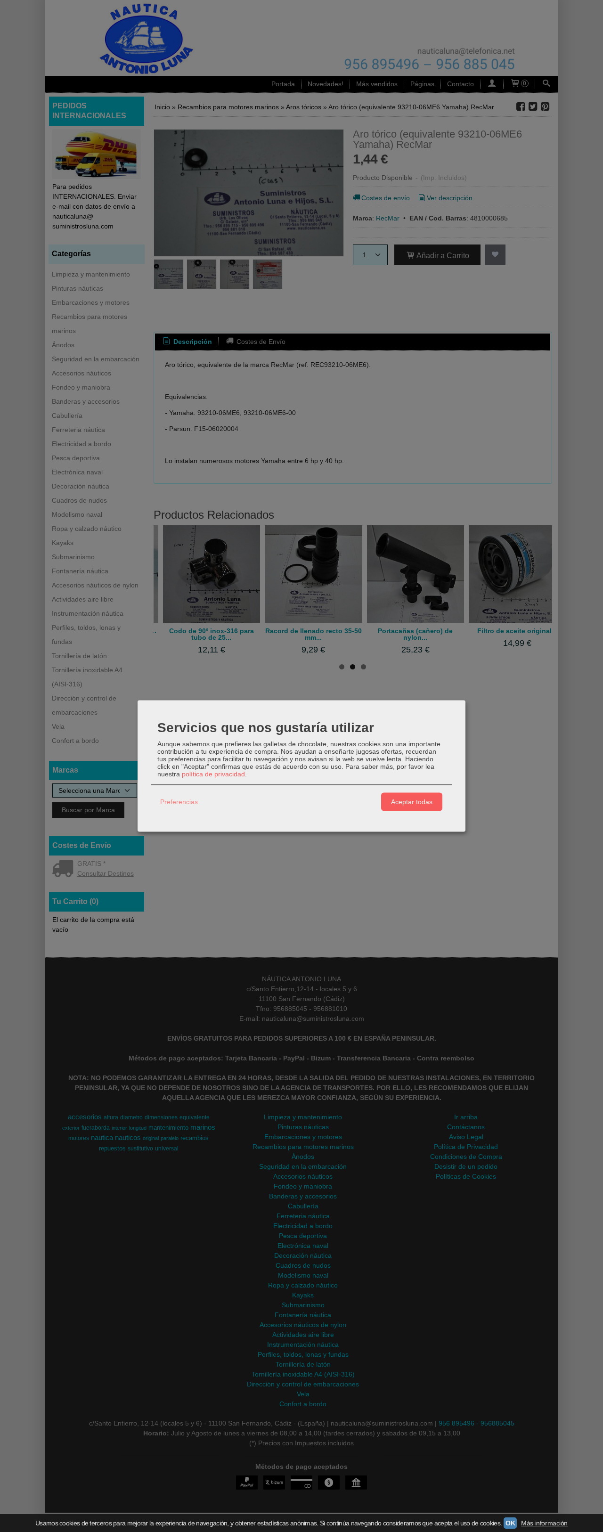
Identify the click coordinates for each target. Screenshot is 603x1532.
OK (510, 1523)
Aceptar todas (411, 802)
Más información (544, 1523)
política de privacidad (213, 773)
